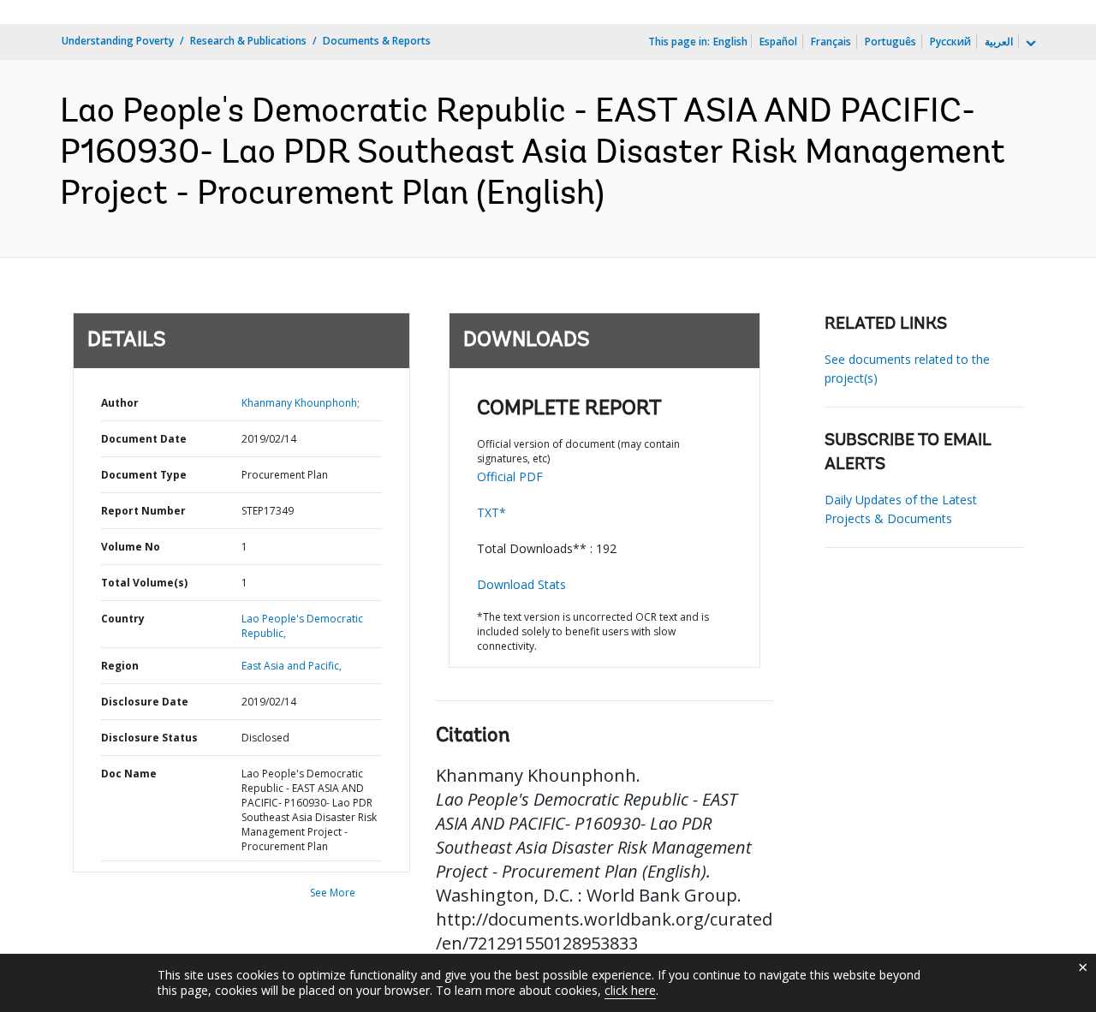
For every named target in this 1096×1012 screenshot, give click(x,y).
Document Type (144, 474)
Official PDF (510, 476)
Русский (950, 41)
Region (120, 665)
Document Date (144, 439)
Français (831, 41)
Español (778, 41)
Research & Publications (248, 40)
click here (630, 990)
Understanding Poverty (118, 40)
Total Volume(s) (144, 582)
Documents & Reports (377, 40)
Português (890, 41)
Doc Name (129, 773)
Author (120, 403)
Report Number (143, 510)
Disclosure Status (149, 737)
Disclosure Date (144, 701)
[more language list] (1029, 43)
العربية (999, 41)
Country (123, 618)
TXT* (491, 512)
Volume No (130, 546)
